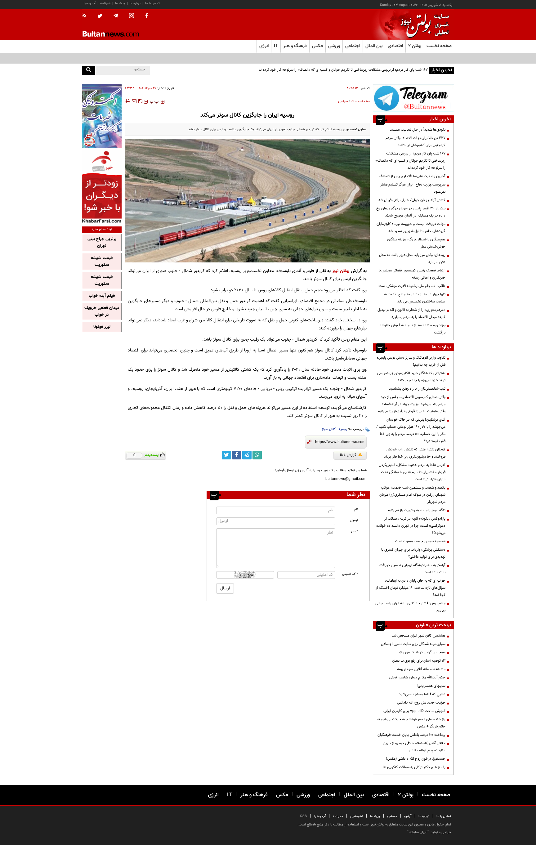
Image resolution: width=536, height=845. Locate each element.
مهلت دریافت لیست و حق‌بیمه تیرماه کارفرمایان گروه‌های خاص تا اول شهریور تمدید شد (411, 227)
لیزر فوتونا (101, 327)
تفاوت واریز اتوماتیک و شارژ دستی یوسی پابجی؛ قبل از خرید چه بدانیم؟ (411, 361)
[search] (88, 70)
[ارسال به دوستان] (134, 101)
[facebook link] (236, 455)
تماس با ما (152, 3)
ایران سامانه (418, 832)
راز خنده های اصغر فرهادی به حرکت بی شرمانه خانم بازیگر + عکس (411, 723)
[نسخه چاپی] (127, 101)
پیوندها (120, 3)
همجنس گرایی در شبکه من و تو (422, 652)
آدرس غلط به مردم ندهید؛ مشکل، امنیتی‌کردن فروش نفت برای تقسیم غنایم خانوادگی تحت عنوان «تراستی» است (412, 472)
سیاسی (343, 101)
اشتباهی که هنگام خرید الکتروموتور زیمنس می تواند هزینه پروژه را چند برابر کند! (411, 376)
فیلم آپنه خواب (102, 296)
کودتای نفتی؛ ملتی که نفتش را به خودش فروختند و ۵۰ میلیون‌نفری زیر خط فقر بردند (414, 453)
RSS (303, 816)
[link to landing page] (423, 24)
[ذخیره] (140, 101)
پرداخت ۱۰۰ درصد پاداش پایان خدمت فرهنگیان (411, 735)
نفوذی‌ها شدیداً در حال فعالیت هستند (417, 129)
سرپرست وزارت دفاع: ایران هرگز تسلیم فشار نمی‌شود (412, 188)
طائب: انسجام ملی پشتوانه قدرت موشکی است (411, 286)
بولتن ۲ (414, 46)
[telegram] (115, 16)
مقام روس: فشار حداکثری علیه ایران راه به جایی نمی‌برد (410, 607)
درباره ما (135, 3)
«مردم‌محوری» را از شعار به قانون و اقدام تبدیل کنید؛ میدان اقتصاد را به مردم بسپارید (411, 313)
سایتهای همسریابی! (431, 686)
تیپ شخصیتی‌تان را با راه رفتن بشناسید (417, 388)
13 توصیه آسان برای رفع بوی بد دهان (418, 661)
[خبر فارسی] (102, 186)
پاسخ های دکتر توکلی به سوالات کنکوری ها (414, 767)
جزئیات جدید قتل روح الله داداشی (421, 702)
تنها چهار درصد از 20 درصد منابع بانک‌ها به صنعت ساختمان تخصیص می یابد (414, 298)
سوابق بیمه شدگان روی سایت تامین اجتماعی (413, 644)
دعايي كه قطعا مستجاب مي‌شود (422, 694)
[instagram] (131, 16)
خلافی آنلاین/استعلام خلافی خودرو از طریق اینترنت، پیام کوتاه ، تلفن (414, 746)
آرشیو (407, 816)
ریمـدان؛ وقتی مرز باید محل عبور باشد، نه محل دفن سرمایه (412, 258)
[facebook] (146, 16)
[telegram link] (247, 455)
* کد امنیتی (350, 574)
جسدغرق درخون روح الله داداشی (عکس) (415, 759)
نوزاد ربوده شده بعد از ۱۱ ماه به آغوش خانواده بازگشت (412, 329)
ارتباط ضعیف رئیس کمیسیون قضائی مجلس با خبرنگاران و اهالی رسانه (412, 274)
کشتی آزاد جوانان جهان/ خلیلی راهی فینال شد (411, 200)
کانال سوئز (329, 429)
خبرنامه (105, 3)
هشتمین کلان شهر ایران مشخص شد (418, 635)
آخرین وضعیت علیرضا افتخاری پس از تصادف (412, 176)
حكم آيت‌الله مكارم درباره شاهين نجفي (417, 677)
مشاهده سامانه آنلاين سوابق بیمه (421, 669)
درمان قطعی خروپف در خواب (101, 311)
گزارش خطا (348, 455)
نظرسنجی (356, 816)
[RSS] (86, 16)
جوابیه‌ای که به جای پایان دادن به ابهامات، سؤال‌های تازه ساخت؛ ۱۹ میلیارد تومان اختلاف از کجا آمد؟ (410, 588)
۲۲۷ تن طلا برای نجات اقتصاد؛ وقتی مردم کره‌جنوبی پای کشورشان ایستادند (415, 141)
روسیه (343, 429)
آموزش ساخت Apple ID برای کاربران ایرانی (414, 711)
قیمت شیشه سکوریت (102, 261)
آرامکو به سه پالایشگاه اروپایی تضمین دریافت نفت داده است (412, 568)
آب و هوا (90, 3)
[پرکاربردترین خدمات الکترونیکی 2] (102, 116)
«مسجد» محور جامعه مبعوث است (420, 541)
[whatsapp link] (257, 455)
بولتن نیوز (340, 271)
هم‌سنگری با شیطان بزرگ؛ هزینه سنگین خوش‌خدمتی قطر (416, 243)
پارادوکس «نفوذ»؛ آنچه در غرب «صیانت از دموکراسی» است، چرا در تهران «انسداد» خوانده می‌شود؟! (410, 526)
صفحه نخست (439, 46)
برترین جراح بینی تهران (101, 242)
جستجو (392, 816)
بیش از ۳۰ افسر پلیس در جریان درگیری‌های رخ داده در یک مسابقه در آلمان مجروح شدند (410, 212)
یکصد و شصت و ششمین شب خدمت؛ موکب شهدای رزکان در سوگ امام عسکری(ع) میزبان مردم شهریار (412, 495)
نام (356, 509)
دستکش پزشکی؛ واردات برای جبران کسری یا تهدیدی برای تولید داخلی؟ (413, 553)
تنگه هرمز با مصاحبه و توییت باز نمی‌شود (416, 510)
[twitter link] (226, 455)
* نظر (354, 531)
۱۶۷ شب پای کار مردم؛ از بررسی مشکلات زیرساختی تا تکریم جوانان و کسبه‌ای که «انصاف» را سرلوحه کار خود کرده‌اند (343, 70)
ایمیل (354, 520)
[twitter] (99, 16)
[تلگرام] (413, 98)
